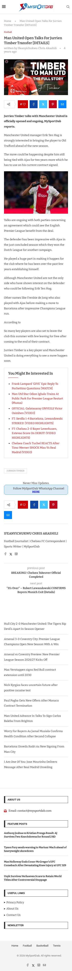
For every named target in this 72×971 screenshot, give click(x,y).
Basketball (42, 945)
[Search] (68, 7)
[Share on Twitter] (43, 104)
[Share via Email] (62, 104)
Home (7, 20)
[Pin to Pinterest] (53, 104)
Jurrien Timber (15, 470)
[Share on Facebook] (34, 104)
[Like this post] (24, 104)
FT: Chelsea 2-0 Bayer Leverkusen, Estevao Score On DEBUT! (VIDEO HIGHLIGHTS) (34, 433)
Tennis (57, 945)
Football (27, 945)
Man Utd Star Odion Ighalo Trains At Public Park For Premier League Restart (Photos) (37, 398)
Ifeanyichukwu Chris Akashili (31, 533)
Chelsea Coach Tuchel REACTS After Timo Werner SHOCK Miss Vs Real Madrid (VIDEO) (35, 448)
